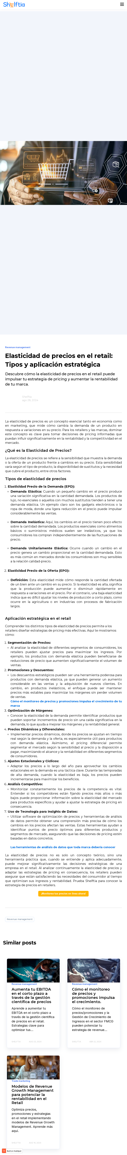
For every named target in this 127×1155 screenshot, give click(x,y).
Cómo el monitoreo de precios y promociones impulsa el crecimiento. (93, 995)
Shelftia (27, 396)
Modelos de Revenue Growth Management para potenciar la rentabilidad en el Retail (33, 1094)
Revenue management (20, 919)
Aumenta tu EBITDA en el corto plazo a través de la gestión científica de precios (31, 995)
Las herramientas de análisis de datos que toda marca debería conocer (63, 847)
